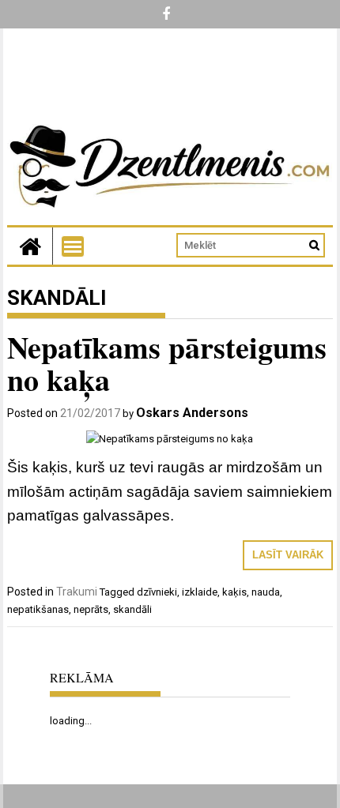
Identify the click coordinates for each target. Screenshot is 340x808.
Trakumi (76, 591)
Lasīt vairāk (287, 555)
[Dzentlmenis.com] (30, 246)
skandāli (132, 609)
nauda (265, 592)
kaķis (234, 592)
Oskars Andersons (192, 412)
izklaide (199, 592)
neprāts (91, 609)
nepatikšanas (38, 609)
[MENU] (73, 246)
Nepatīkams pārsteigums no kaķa (167, 363)
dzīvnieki (157, 592)
